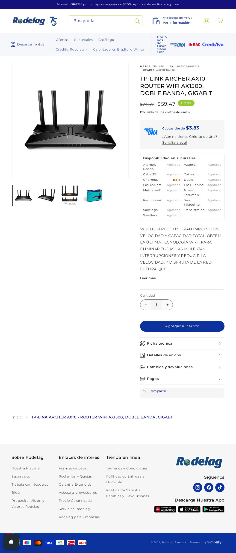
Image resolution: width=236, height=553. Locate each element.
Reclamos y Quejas (75, 476)
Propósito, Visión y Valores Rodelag (28, 503)
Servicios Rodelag (74, 509)
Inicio (17, 417)
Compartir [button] (157, 391)
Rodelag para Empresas (79, 517)
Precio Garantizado (75, 501)
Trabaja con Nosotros (30, 484)
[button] (26, 44)
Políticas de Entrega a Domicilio (125, 479)
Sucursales (21, 476)
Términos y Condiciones (127, 468)
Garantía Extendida (75, 484)
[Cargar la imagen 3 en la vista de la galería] (70, 195)
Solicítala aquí (174, 142)
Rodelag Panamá (174, 542)
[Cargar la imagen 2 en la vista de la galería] (46, 195)
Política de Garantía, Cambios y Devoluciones (127, 493)
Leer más (148, 278)
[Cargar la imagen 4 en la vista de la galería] (93, 195)
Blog (16, 492)
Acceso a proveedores (78, 492)
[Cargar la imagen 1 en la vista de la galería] (23, 195)
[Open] (11, 542)
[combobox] (105, 21)
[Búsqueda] (137, 21)
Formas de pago (73, 468)
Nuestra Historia (26, 468)
